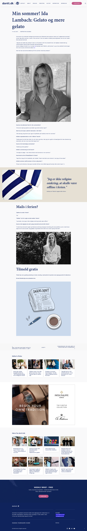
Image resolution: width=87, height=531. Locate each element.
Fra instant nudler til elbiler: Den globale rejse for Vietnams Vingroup (34, 471)
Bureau (57, 522)
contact (22, 3)
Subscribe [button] (43, 496)
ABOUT (29, 3)
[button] (85, 3)
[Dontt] (10, 3)
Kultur (48, 3)
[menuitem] (22, 3)
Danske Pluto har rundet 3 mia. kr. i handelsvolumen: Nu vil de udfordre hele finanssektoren (66, 451)
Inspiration (56, 3)
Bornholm (64, 3)
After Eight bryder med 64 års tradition (50, 449)
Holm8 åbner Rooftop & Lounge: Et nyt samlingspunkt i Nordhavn (19, 471)
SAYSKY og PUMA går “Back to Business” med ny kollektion (67, 470)
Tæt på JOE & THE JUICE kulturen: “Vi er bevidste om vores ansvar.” (67, 373)
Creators (41, 3)
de (35, 46)
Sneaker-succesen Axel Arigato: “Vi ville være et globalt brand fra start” (51, 373)
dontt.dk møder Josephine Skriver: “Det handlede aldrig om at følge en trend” (19, 373)
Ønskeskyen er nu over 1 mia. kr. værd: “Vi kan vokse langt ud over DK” (19, 450)
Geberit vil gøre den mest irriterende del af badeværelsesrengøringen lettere (51, 471)
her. (34, 47)
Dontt (43, 347)
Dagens (29, 31)
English (35, 3)
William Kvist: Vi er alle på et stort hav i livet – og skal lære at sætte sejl (35, 373)
